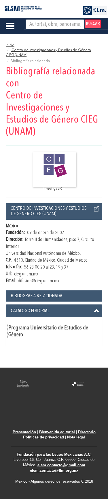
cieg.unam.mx (26, 274)
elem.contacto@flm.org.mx (54, 470)
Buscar (93, 24)
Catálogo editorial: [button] (30, 310)
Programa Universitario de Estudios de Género (48, 331)
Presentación (24, 432)
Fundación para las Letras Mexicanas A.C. (54, 454)
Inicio (10, 45)
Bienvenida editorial (57, 432)
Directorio (87, 432)
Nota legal (76, 437)
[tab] (54, 310)
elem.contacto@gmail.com (61, 465)
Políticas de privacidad (43, 437)
